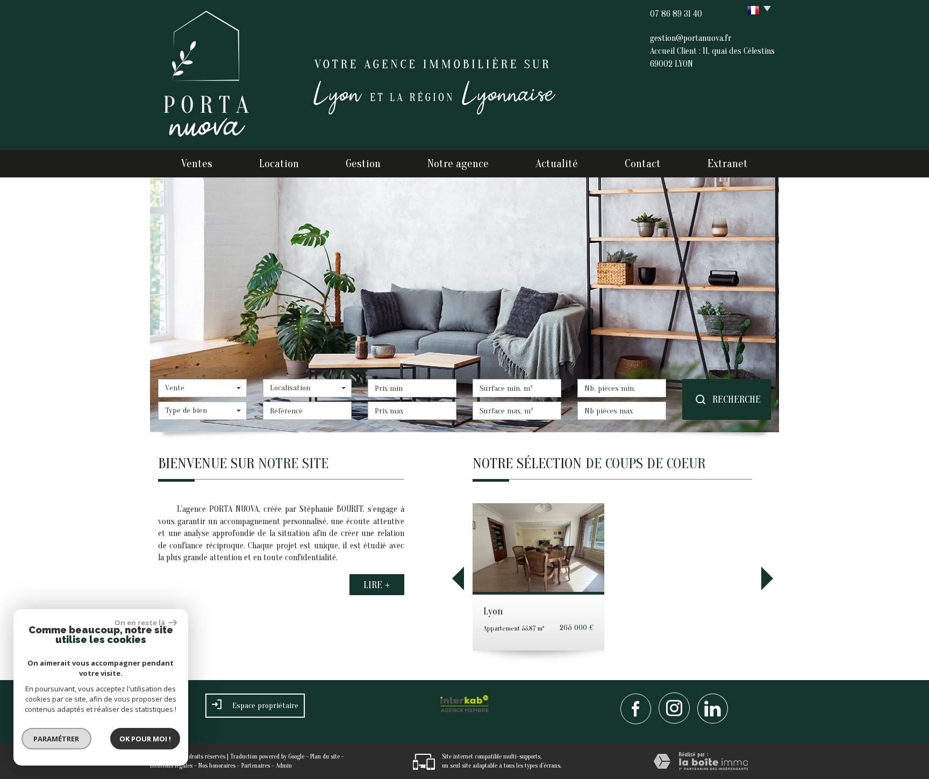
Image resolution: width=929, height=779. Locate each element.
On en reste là (140, 622)
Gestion (363, 163)
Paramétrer (57, 739)
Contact (643, 163)
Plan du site (325, 756)
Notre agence (458, 163)
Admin (284, 765)
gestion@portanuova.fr (690, 38)
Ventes (196, 163)
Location (279, 163)
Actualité (556, 163)
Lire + (376, 585)
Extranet (728, 163)
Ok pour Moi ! (145, 739)
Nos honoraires (216, 765)
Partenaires (255, 765)
